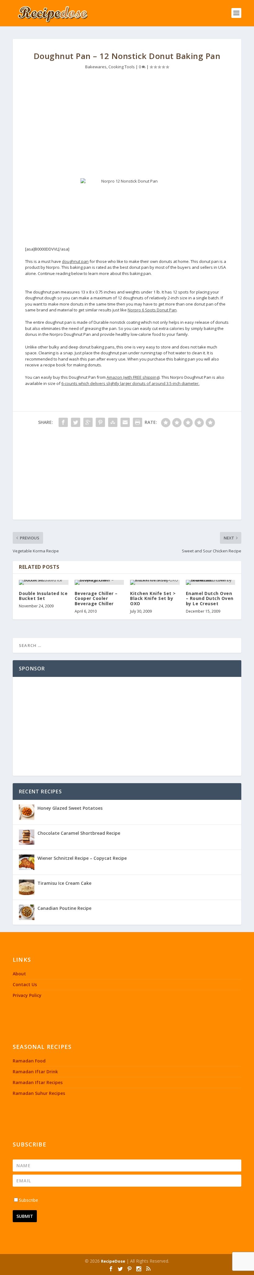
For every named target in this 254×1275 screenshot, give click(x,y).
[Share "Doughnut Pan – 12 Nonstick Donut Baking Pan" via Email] (125, 422)
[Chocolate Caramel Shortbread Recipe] (26, 837)
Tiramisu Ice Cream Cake (64, 883)
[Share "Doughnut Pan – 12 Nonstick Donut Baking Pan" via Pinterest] (100, 422)
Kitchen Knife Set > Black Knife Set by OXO (153, 598)
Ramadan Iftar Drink (35, 1071)
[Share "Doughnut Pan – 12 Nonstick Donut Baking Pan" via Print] (137, 422)
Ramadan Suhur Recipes (39, 1093)
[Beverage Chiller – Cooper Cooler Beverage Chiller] (99, 582)
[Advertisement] (127, 125)
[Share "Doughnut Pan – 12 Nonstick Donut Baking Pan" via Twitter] (75, 422)
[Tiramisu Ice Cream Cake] (26, 887)
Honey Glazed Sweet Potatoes (70, 808)
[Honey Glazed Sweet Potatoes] (26, 812)
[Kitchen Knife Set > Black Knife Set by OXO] (155, 582)
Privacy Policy (27, 995)
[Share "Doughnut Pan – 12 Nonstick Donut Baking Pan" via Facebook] (63, 422)
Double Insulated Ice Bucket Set (43, 596)
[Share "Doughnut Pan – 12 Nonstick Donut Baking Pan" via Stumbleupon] (113, 422)
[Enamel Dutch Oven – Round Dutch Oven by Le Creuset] (210, 582)
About (19, 974)
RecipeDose (113, 1261)
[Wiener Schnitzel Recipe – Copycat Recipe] (26, 862)
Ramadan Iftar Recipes (38, 1082)
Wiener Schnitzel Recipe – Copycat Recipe (82, 858)
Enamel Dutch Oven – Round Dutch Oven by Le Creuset (210, 598)
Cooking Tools (121, 67)
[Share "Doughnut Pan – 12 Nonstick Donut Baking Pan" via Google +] (88, 422)
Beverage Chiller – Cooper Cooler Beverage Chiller (96, 598)
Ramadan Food (29, 1061)
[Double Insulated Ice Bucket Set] (43, 582)
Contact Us (25, 984)
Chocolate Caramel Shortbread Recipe (78, 833)
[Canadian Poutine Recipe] (26, 912)
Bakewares (96, 67)
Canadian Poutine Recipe (64, 908)
